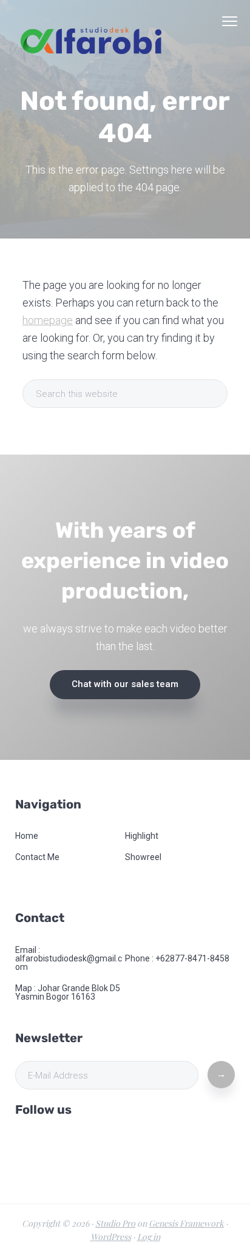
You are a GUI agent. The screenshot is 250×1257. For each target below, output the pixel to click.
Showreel (143, 857)
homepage (47, 320)
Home (26, 836)
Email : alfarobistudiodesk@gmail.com (68, 958)
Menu (229, 21)
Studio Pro (115, 1223)
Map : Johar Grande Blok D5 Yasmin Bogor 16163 (67, 992)
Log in (148, 1236)
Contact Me (37, 857)
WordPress (110, 1236)
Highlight (141, 836)
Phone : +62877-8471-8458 (177, 958)
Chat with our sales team (125, 684)
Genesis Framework (186, 1223)
